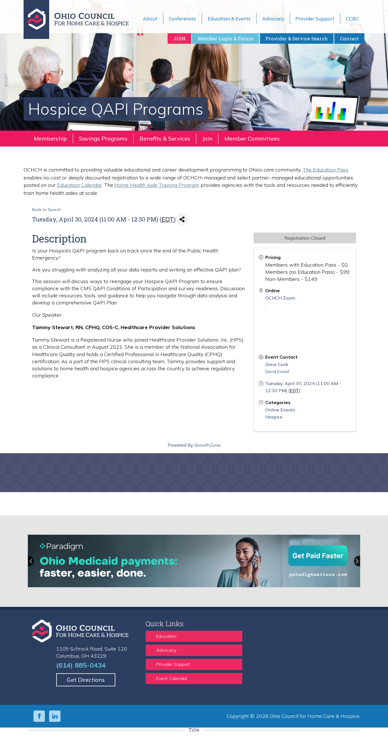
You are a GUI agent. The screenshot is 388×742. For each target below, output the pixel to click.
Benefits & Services (164, 138)
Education (166, 636)
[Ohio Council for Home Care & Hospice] (80, 19)
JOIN (179, 38)
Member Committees (252, 138)
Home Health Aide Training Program (156, 185)
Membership (50, 138)
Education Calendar (79, 185)
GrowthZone (207, 445)
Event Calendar (171, 678)
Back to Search (46, 209)
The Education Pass (326, 169)
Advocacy (166, 650)
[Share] (182, 219)
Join (207, 138)
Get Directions (86, 679)
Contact (349, 38)
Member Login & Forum (225, 38)
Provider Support (173, 664)
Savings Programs (103, 138)
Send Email (277, 371)
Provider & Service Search (297, 38)
